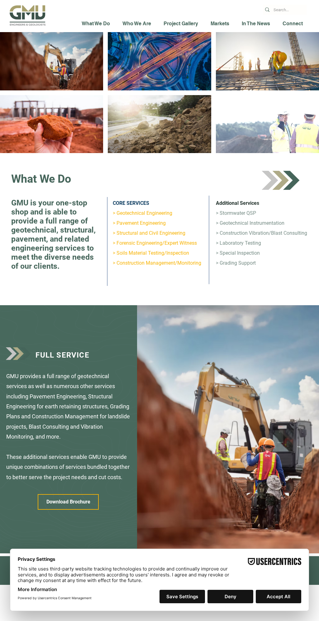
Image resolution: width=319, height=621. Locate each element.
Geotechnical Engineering (144, 213)
